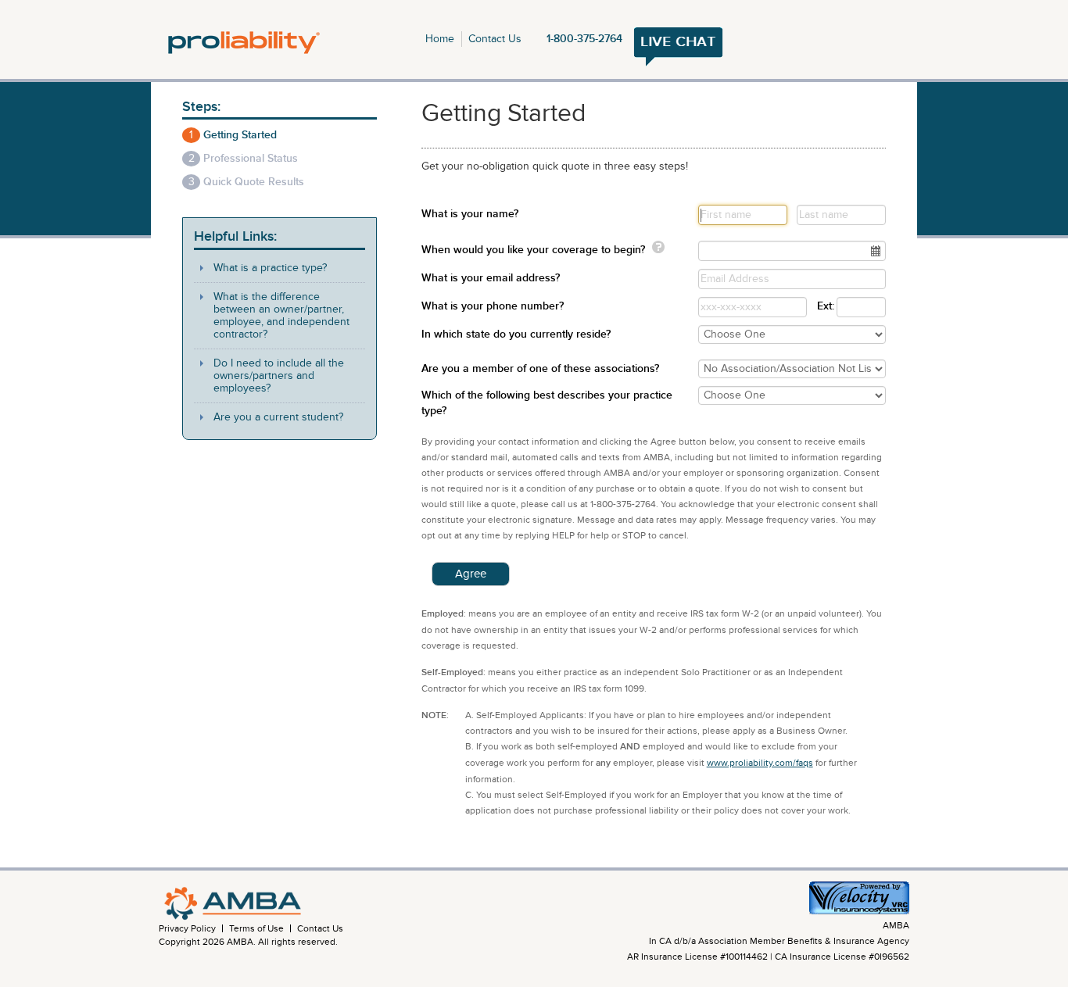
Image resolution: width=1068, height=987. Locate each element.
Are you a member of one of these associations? (540, 368)
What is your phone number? (492, 306)
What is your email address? (490, 277)
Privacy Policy (187, 928)
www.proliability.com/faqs (760, 762)
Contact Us (494, 38)
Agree (470, 574)
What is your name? (469, 213)
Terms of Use (256, 928)
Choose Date (876, 251)
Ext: (822, 306)
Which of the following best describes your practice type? (546, 402)
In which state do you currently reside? (516, 334)
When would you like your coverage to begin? (533, 249)
